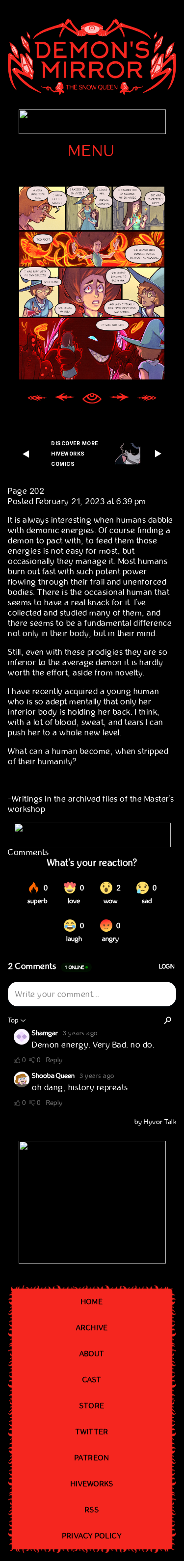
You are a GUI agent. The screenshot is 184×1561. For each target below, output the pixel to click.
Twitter (92, 1431)
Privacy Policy (91, 1536)
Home (92, 1301)
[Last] (147, 399)
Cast (92, 1379)
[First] (37, 399)
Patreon (92, 1457)
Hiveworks (92, 1484)
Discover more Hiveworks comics (74, 453)
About (92, 1353)
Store (92, 1405)
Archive (92, 1327)
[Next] (119, 399)
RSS (92, 1510)
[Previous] (65, 399)
